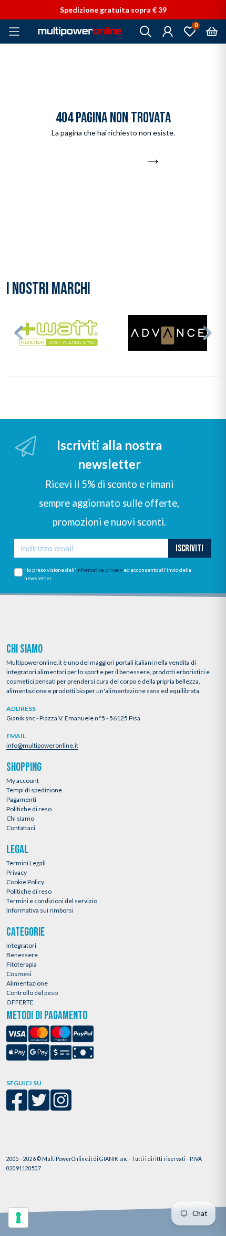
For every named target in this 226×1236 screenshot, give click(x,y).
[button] (19, 332)
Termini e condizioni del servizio (51, 901)
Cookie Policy (25, 882)
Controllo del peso (32, 993)
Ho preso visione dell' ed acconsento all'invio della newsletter (107, 574)
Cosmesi (19, 974)
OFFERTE (20, 1002)
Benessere (22, 955)
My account (22, 780)
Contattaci (20, 828)
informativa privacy (99, 570)
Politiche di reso (29, 809)
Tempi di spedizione (34, 790)
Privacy (16, 872)
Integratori (21, 945)
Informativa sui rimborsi (40, 910)
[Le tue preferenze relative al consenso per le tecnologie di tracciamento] (18, 1218)
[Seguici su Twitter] (38, 1107)
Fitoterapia (21, 964)
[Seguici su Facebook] (16, 1107)
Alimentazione (27, 983)
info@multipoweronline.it (42, 745)
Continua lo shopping (107, 162)
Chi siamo (20, 818)
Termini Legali (26, 863)
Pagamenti (21, 799)
